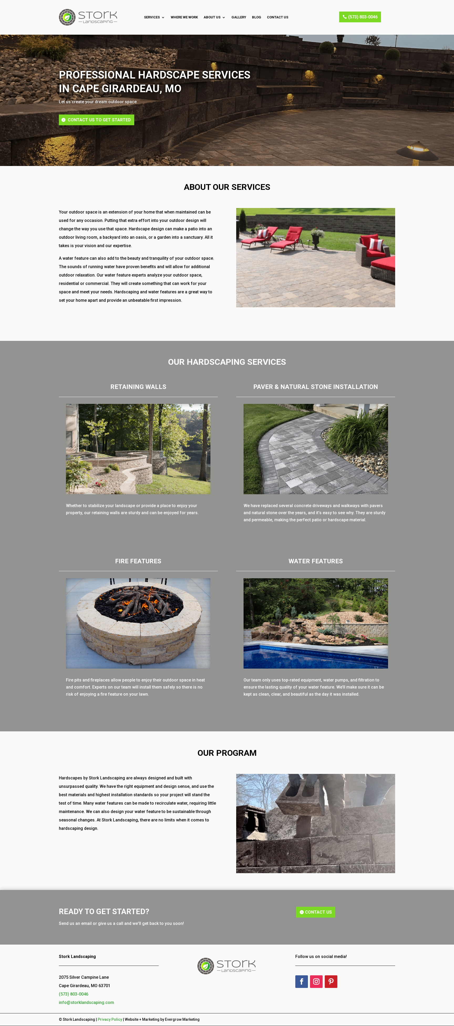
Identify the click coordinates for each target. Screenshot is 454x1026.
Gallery (238, 17)
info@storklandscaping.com (86, 1002)
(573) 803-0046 (363, 16)
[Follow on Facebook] (301, 981)
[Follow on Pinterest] (331, 981)
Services (152, 17)
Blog (256, 17)
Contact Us (277, 17)
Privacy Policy (110, 1019)
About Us (212, 17)
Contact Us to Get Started (99, 119)
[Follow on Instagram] (316, 981)
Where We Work (184, 17)
